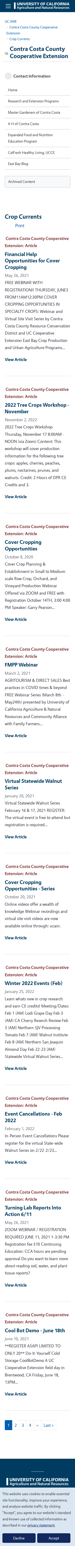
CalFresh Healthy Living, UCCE (31, 152)
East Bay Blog (18, 163)
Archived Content (21, 181)
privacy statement (41, 1525)
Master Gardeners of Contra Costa (34, 112)
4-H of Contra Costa (23, 123)
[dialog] (37, 1516)
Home (12, 89)
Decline (19, 1538)
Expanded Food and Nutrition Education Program (30, 138)
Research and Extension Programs (33, 101)
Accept (54, 1538)
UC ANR (10, 21)
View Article (16, 359)
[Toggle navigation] (8, 6)
